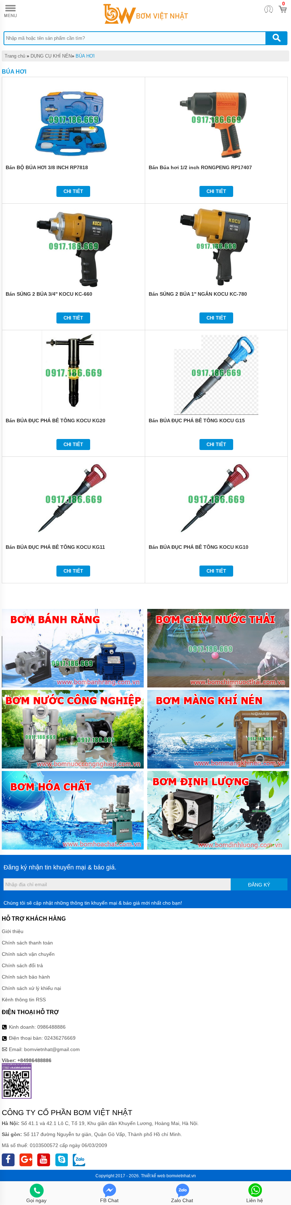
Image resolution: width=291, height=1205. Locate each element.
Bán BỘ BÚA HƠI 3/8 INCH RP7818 (47, 167)
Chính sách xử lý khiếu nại (31, 988)
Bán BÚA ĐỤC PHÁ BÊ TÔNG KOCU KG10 (198, 547)
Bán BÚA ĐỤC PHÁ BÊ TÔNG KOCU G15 (197, 420)
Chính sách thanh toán (27, 943)
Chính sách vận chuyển (28, 954)
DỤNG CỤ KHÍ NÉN (51, 56)
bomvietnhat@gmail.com (52, 1049)
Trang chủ (15, 56)
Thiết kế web (153, 1175)
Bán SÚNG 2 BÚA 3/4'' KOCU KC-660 (49, 294)
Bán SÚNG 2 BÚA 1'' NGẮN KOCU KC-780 (198, 294)
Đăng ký (259, 885)
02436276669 (60, 1038)
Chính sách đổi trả (22, 965)
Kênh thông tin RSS (24, 999)
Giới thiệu (12, 931)
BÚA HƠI (85, 56)
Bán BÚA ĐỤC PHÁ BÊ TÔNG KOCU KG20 (55, 420)
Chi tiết (73, 191)
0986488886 (51, 1027)
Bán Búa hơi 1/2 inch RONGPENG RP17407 (200, 167)
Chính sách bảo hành (26, 977)
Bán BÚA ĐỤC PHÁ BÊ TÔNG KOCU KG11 (55, 547)
